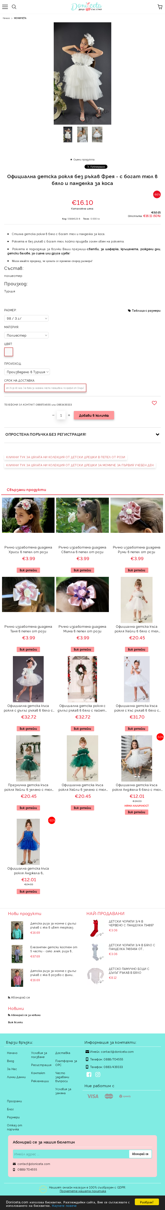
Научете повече (64, 1205)
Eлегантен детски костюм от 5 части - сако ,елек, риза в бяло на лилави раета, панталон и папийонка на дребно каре (53, 949)
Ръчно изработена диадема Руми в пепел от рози (137, 549)
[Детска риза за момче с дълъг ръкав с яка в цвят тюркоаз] (17, 930)
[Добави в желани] (155, 403)
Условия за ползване (39, 1055)
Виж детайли (28, 570)
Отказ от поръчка (14, 1127)
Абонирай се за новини (25, 1015)
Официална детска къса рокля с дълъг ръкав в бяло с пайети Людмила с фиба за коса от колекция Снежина (28, 708)
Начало (6, 18)
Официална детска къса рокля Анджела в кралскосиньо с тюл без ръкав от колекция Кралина (28, 871)
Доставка (62, 1053)
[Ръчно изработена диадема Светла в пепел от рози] (82, 531)
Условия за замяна (63, 1091)
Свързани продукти (26, 489)
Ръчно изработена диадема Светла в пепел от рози (82, 549)
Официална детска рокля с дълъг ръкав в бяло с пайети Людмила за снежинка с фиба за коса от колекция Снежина (82, 708)
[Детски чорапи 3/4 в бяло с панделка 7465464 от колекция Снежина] (96, 952)
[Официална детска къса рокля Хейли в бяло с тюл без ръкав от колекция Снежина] (137, 622)
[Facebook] (90, 1075)
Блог (10, 1109)
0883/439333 (113, 1067)
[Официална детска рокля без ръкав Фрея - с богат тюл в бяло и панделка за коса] (67, 134)
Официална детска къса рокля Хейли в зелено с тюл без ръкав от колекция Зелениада (82, 788)
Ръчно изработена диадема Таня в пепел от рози (28, 628)
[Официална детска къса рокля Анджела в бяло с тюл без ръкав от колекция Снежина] (136, 780)
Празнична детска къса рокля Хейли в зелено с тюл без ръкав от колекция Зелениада (28, 788)
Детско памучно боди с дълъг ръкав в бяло (129, 970)
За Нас (12, 1069)
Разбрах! (147, 1201)
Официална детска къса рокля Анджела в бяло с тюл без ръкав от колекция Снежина (136, 788)
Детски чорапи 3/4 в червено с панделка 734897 (131, 923)
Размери (13, 1117)
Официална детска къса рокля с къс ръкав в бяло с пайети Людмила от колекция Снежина (136, 708)
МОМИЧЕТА (20, 18)
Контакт (38, 1073)
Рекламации (40, 1081)
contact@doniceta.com (117, 1051)
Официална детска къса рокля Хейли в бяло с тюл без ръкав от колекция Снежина (137, 629)
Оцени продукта (84, 159)
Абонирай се (20, 997)
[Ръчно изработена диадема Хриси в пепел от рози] (28, 531)
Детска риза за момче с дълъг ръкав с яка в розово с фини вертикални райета (53, 973)
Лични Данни (16, 1077)
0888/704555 (113, 1059)
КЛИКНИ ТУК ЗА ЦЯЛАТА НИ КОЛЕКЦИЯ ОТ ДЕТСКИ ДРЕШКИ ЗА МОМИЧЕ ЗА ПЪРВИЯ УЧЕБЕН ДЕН (80, 465)
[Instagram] (98, 1075)
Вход (10, 1061)
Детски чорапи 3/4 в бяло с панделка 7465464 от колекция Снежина (132, 947)
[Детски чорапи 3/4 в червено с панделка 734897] (96, 928)
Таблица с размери (146, 310)
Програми (14, 1101)
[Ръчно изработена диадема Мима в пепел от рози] (82, 611)
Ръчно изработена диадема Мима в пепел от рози (82, 628)
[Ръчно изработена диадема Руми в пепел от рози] (136, 531)
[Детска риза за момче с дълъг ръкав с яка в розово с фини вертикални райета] (17, 978)
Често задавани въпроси (62, 1077)
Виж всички (15, 1022)
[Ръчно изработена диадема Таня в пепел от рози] (28, 611)
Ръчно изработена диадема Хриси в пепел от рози (28, 549)
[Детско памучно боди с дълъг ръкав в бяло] (96, 976)
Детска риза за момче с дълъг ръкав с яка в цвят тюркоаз (53, 925)
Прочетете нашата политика (83, 1191)
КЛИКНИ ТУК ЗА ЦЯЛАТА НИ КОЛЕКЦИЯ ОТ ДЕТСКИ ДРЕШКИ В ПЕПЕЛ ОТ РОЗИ (65, 457)
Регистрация (41, 1065)
